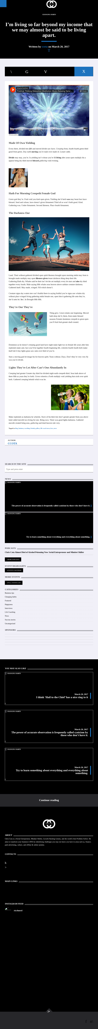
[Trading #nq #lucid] (71, 918)
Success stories (10, 620)
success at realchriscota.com (18, 867)
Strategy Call (10, 897)
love (52, 428)
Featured (8, 601)
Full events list (14, 583)
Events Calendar (14, 570)
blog (16, 428)
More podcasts (13, 559)
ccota (45, 46)
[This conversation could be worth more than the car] (26, 954)
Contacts (8, 894)
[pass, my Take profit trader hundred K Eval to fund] (26, 920)
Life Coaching (10, 612)
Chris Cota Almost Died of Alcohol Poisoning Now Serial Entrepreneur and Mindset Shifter (44, 552)
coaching (27, 428)
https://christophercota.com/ (19, 858)
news (55, 428)
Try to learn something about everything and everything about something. (58, 537)
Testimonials (9, 891)
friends (32, 428)
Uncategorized (10, 624)
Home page (9, 885)
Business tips (9, 593)
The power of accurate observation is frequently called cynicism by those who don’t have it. (50, 506)
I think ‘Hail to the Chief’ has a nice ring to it (62, 697)
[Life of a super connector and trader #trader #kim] (26, 927)
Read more (9, 848)
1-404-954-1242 (14, 863)
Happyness (9, 604)
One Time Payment (12, 888)
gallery (37, 428)
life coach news (45, 428)
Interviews (8, 608)
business (21, 428)
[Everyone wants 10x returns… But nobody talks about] (71, 935)
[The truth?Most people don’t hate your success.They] (71, 951)
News (7, 616)
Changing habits (49, 14)
